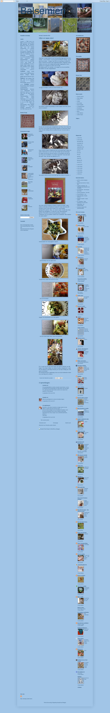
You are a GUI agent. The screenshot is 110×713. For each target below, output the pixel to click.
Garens (32, 53)
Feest (27, 52)
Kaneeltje (80, 246)
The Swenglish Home (82, 522)
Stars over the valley (25, 93)
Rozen (25, 86)
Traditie (30, 99)
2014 (78, 139)
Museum (26, 76)
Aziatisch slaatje (81, 624)
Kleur (21, 66)
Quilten (26, 84)
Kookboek (22, 68)
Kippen (22, 65)
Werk (21, 108)
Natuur (22, 78)
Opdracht (32, 81)
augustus (79, 148)
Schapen (32, 86)
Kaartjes (22, 63)
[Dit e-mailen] (56, 378)
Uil (22, 100)
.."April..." (86, 421)
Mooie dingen (24, 74)
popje (85, 215)
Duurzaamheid (23, 51)
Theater (21, 97)
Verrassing (32, 103)
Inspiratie (32, 61)
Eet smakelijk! (30, 166)
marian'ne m (80, 257)
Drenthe (32, 48)
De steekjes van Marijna (83, 612)
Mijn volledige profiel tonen (26, 698)
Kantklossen (27, 63)
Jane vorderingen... (31, 191)
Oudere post (68, 422)
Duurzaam (32, 49)
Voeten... (86, 339)
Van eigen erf (30, 101)
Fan (25, 52)
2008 (78, 174)
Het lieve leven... (81, 338)
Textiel (32, 96)
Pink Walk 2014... (30, 182)
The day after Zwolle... (31, 142)
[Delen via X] (59, 378)
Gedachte (22, 55)
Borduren (22, 45)
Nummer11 (80, 649)
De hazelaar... (30, 206)
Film (33, 52)
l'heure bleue (81, 638)
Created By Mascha (82, 564)
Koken (32, 66)
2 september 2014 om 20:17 (49, 401)
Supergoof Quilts (81, 268)
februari (79, 160)
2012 (78, 166)
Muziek (29, 76)
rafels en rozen (81, 225)
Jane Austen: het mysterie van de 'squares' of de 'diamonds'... (31, 176)
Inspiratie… (86, 533)
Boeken (32, 44)
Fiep (31, 52)
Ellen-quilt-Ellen (81, 487)
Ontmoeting (22, 81)
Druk (27, 49)
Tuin (33, 99)
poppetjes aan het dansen (86, 489)
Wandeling (28, 107)
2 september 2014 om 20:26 (49, 417)
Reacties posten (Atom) (51, 425)
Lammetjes (23, 69)
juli (78, 150)
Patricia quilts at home (83, 397)
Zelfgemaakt (27, 108)
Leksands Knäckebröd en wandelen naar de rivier (86, 240)
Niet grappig (29, 78)
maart (78, 158)
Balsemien (43, 10)
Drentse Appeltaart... (30, 198)
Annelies (45, 397)
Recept (22, 86)
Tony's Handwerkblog (82, 543)
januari (78, 162)
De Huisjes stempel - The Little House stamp (86, 665)
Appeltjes (22, 41)
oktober (79, 145)
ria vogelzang (46, 405)
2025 (85, 307)
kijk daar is (80, 476)
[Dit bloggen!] (57, 378)
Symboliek (31, 94)
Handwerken (27, 58)
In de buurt (26, 60)
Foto (21, 54)
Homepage (55, 422)
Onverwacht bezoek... (30, 150)
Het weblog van (81, 672)
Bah (28, 41)
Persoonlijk (23, 82)
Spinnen (32, 90)
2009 (78, 172)
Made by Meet (81, 607)
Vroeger (22, 107)
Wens (33, 107)
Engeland (29, 51)
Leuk (28, 71)
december (79, 141)
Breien (27, 45)
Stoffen (22, 94)
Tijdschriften (23, 99)
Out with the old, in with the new (86, 599)
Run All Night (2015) (81, 608)
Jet (33, 62)
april (78, 156)
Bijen (21, 42)
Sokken (21, 90)
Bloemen (25, 44)
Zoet (30, 108)
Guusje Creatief (81, 306)
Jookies (79, 317)
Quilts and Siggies (82, 214)
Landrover (32, 69)
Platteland (28, 82)
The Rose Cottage (82, 365)
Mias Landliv (80, 597)
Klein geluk (27, 65)
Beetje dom (31, 41)
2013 (78, 164)
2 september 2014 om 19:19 (49, 393)
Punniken (32, 82)
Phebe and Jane (81, 431)
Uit (24, 100)
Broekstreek (31, 45)
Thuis (32, 97)
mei (78, 154)
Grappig (32, 56)
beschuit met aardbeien (83, 623)
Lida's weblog (81, 387)
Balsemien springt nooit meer (31, 135)
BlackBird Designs (27, 42)
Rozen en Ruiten (81, 575)
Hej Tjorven (80, 236)
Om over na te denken (27, 79)
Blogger (64, 702)
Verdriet (21, 103)
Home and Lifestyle (82, 532)
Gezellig (28, 56)
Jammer (22, 62)
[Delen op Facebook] (60, 378)
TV (21, 100)
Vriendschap (31, 106)
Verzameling (23, 104)
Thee (27, 97)
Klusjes (28, 66)
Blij (21, 44)
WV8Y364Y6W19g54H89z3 (83, 362)
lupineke (79, 676)
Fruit (24, 53)
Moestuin (32, 73)
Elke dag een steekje (82, 455)
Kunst (32, 68)
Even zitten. (86, 226)
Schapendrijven (23, 87)
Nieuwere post (42, 422)
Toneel (27, 99)
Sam (28, 86)
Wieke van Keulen (82, 361)
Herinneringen (24, 59)
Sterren (32, 93)
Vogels (32, 104)
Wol (23, 109)
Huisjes (22, 61)
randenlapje (86, 544)
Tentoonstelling (24, 96)
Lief (28, 73)
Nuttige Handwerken (82, 627)
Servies (32, 89)
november (79, 143)
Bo (28, 44)
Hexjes (32, 59)
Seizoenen (24, 89)
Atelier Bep (80, 465)
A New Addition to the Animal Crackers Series (86, 503)
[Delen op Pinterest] (62, 378)
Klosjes (25, 66)
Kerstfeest (32, 63)
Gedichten (32, 55)
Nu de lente (80, 673)
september (79, 147)
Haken (21, 58)
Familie (22, 52)
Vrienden (22, 106)
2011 (78, 168)
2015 (78, 137)
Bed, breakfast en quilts (83, 408)
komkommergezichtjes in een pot (86, 588)
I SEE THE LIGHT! (81, 280)
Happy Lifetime (81, 327)
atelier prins (80, 295)
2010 (78, 170)
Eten (33, 51)
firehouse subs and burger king (86, 330)
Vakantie (28, 100)
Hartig (33, 58)
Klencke (32, 65)
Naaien (32, 76)
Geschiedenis (23, 56)
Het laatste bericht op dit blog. (86, 352)
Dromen (21, 49)
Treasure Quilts (81, 554)
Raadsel (32, 84)
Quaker (21, 84)
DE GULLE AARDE (82, 586)
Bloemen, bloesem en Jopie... (30, 159)
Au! (25, 41)
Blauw (32, 42)
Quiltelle (79, 376)
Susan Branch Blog (82, 279)
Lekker (22, 71)
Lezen (25, 73)
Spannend (27, 90)
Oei (33, 78)
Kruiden (27, 68)
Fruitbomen (27, 54)
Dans (28, 48)
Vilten (28, 104)
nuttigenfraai (80, 283)
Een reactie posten (45, 420)
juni (78, 152)
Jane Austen (28, 62)
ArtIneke (80, 687)
